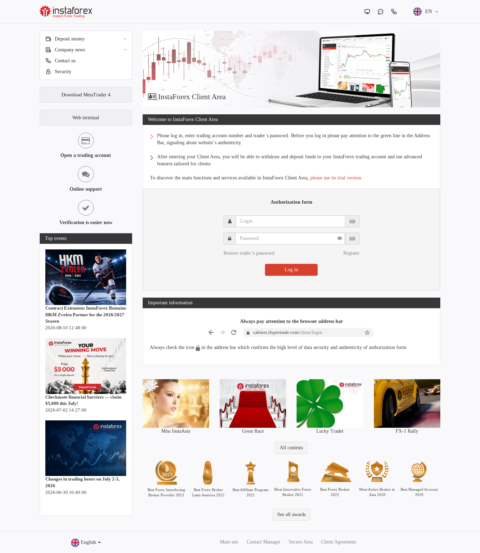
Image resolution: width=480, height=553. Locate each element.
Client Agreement (338, 542)
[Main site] (367, 11)
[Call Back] (394, 11)
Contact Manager (263, 542)
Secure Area (301, 542)
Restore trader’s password (248, 253)
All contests (291, 447)
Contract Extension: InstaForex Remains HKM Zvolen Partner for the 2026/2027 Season (85, 314)
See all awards (291, 514)
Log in (291, 269)
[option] (292, 69)
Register (351, 253)
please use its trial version (335, 177)
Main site (229, 542)
